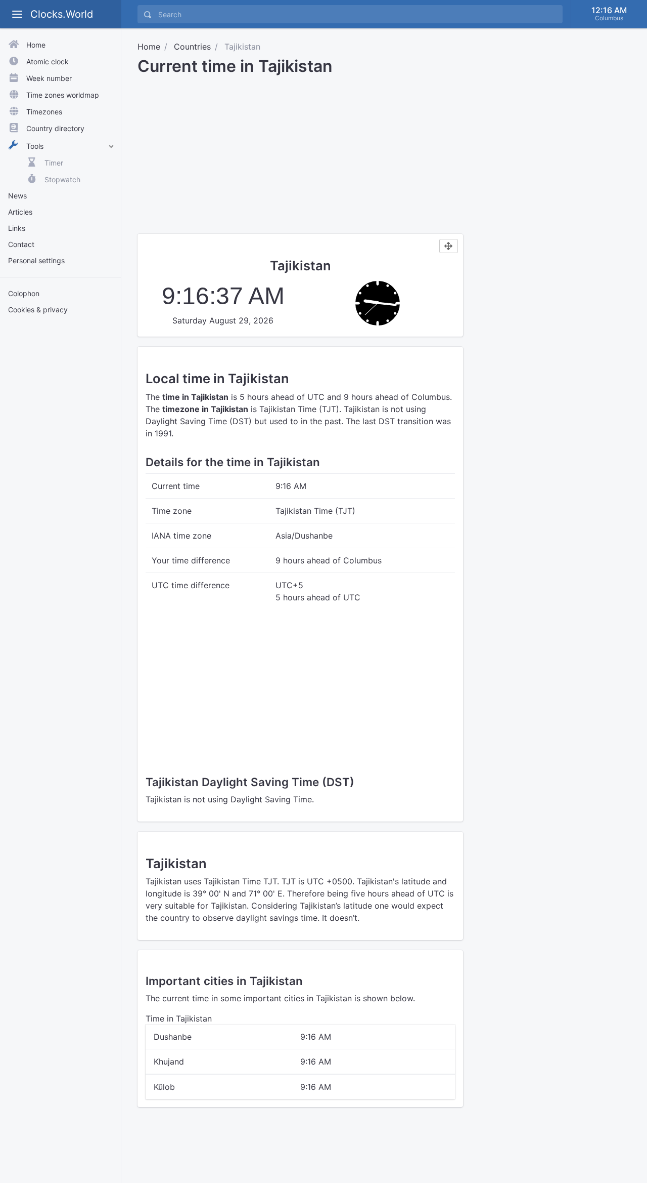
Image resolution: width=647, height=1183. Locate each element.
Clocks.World (61, 14)
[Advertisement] (60, 480)
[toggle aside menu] (17, 14)
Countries (192, 47)
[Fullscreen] (448, 246)
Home (148, 47)
